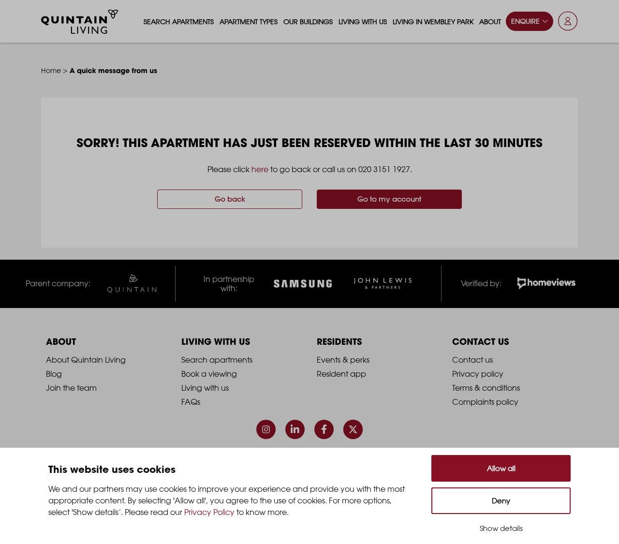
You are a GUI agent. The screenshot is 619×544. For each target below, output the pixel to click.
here (259, 169)
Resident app (341, 374)
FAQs (190, 402)
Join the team (71, 388)
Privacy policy (477, 374)
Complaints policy (485, 402)
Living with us (363, 21)
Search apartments (179, 21)
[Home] (79, 22)
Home (51, 70)
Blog (54, 374)
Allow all (501, 468)
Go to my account (389, 199)
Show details (501, 528)
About (490, 21)
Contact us (472, 360)
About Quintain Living (86, 360)
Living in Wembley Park (433, 21)
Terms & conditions (486, 388)
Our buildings (308, 21)
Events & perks (343, 360)
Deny (501, 500)
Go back (230, 199)
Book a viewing (209, 374)
